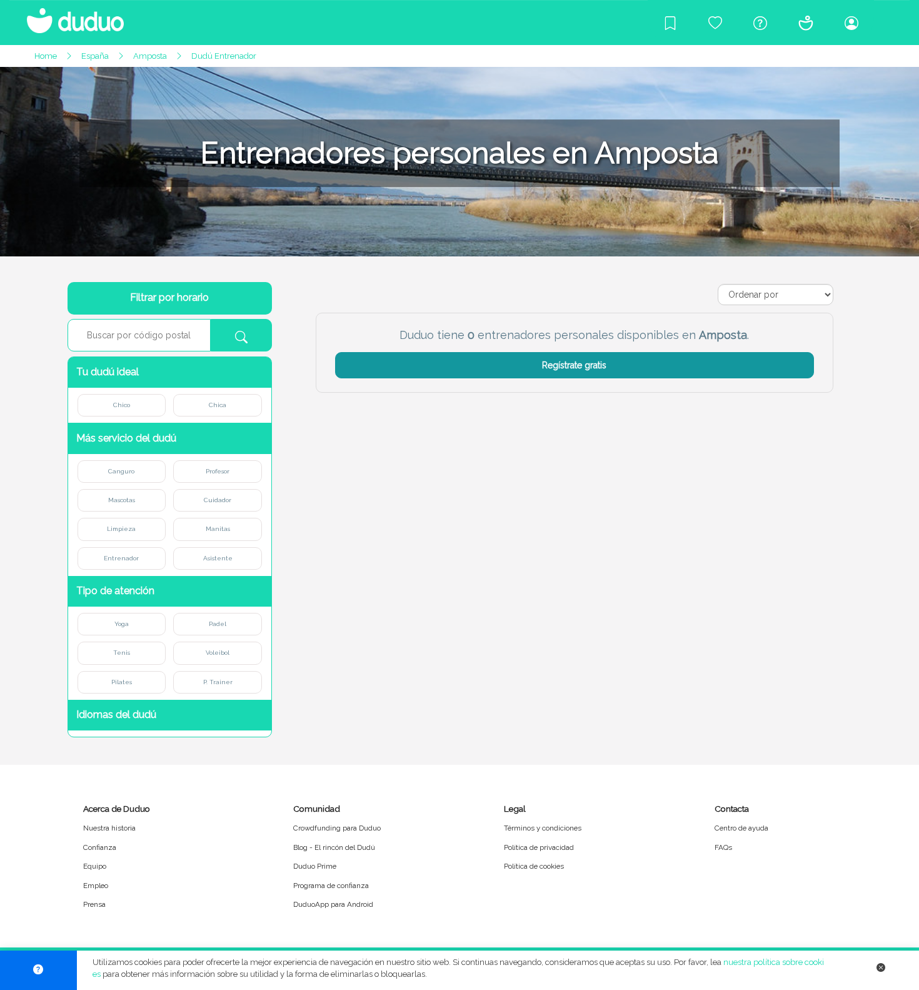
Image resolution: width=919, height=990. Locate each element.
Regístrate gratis (574, 365)
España (95, 56)
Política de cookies (534, 866)
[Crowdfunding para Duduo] (715, 22)
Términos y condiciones (542, 828)
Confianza (99, 847)
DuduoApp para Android (333, 904)
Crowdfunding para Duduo (337, 828)
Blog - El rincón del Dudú (334, 847)
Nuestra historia (109, 828)
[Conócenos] (806, 22)
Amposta (150, 56)
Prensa (94, 904)
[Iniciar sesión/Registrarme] (851, 22)
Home (45, 56)
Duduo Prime (314, 866)
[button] (170, 372)
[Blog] (670, 22)
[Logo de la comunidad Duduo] (69, 15)
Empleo (95, 885)
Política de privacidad (539, 847)
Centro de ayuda (741, 828)
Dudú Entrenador (223, 56)
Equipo (94, 866)
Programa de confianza (331, 885)
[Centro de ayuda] (760, 22)
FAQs (723, 847)
